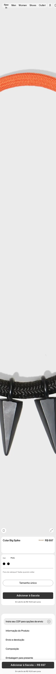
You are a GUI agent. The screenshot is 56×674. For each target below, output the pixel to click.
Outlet (42, 5)
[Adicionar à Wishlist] (3, 530)
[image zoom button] (51, 530)
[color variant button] (4, 564)
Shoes (33, 5)
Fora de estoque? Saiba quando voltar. (19, 572)
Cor (4, 558)
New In (6, 5)
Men (13, 5)
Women (23, 5)
